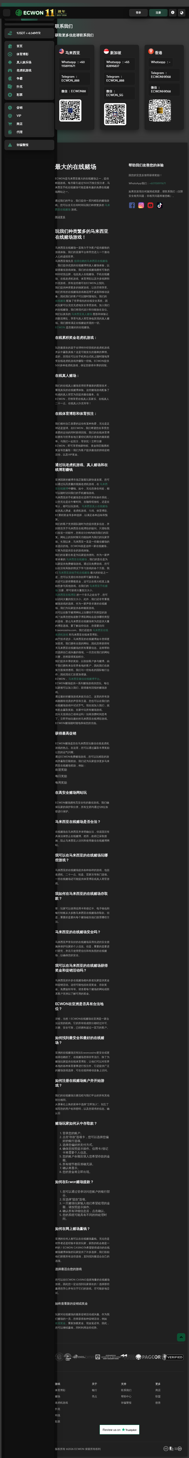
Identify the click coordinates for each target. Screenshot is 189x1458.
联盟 (158, 1396)
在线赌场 (60, 301)
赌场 (57, 1396)
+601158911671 (157, 183)
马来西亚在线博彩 (65, 595)
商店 (158, 1390)
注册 (158, 12)
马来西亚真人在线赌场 (95, 506)
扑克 (57, 1409)
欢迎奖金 (60, 1323)
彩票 (57, 1421)
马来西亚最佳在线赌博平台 (83, 679)
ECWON (60, 327)
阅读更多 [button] (60, 217)
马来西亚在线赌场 (76, 559)
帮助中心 (126, 1396)
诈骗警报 (126, 1403)
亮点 (94, 1396)
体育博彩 (60, 1390)
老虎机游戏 (61, 1403)
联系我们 (126, 1390)
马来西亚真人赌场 (81, 314)
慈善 (158, 1403)
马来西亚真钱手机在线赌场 (74, 573)
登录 (138, 12)
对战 (57, 1415)
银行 (94, 1390)
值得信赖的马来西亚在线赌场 (91, 261)
